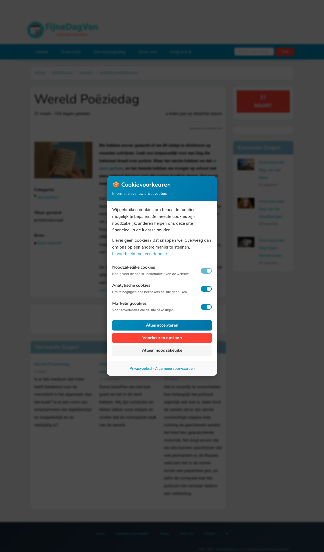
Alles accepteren (162, 325)
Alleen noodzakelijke (162, 350)
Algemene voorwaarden (175, 368)
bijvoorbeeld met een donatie (139, 253)
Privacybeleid (141, 368)
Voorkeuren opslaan (162, 338)
